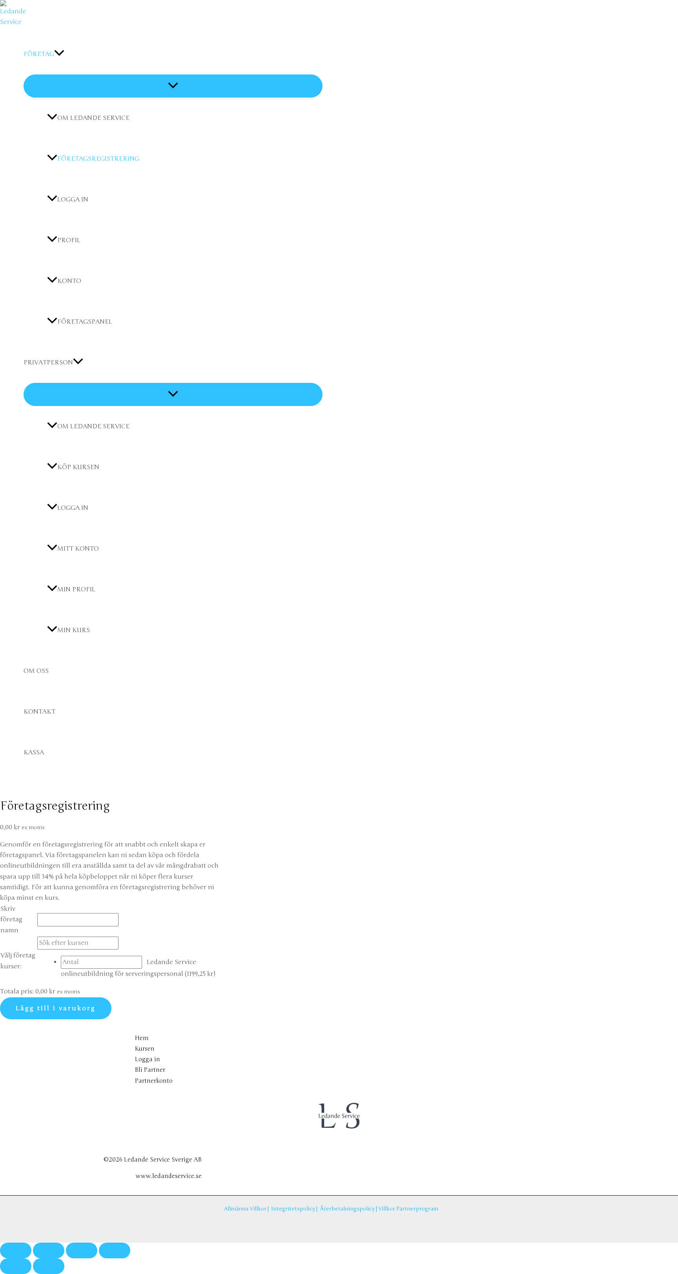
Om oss (36, 671)
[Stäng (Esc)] (114, 1250)
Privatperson (48, 362)
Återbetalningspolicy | (349, 1209)
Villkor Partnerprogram (408, 1209)
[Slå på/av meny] (173, 86)
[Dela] (81, 1250)
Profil (68, 240)
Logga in (72, 199)
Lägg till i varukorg (56, 1008)
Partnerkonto (154, 1080)
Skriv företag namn (11, 919)
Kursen (145, 1048)
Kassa (34, 752)
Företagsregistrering (98, 159)
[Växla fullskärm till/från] (48, 1250)
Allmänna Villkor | (247, 1209)
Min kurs (73, 630)
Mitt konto (78, 549)
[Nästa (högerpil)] (48, 1266)
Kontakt (39, 712)
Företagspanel (84, 322)
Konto (69, 281)
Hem (142, 1038)
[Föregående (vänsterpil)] (15, 1266)
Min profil (76, 589)
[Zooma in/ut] (15, 1250)
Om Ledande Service (93, 118)
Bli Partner (150, 1069)
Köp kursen (78, 467)
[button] (59, 54)
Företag (39, 54)
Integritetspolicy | (295, 1209)
